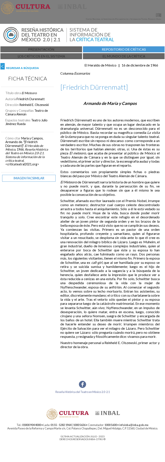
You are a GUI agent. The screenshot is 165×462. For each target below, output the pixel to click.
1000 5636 (79, 425)
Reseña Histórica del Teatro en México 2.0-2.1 (82, 392)
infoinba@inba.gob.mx (133, 425)
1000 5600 (110, 425)
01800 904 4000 (31, 425)
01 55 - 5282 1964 (60, 425)
